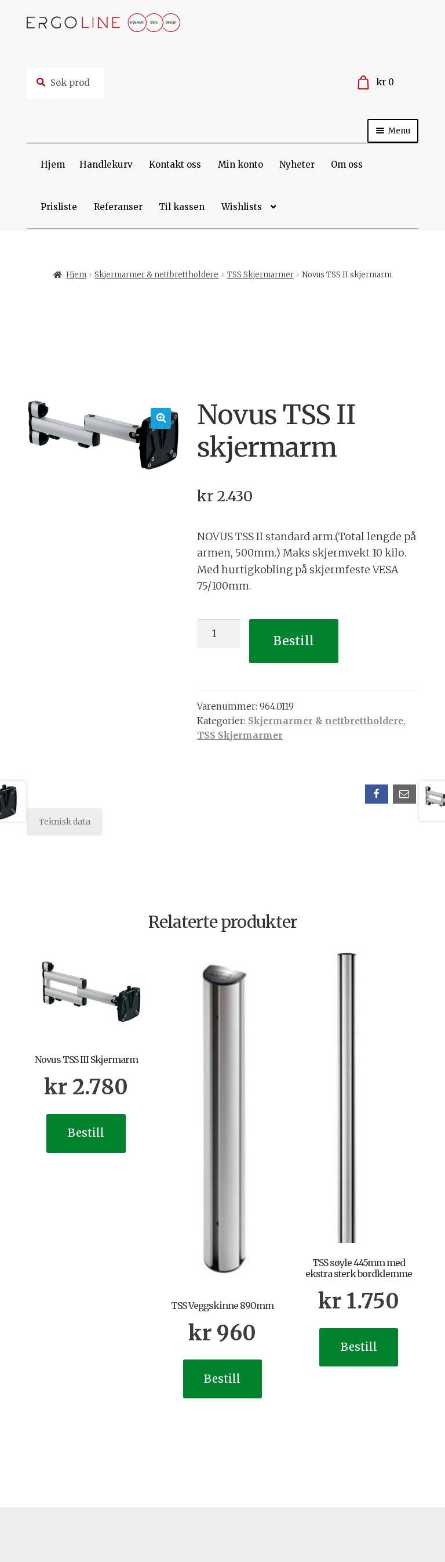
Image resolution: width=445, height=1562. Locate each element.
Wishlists (241, 206)
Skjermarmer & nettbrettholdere (156, 275)
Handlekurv (106, 164)
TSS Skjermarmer (260, 275)
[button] (161, 418)
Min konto (240, 164)
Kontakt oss (175, 164)
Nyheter (297, 164)
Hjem (53, 164)
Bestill (293, 641)
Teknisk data (64, 821)
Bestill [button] (86, 1133)
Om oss (347, 164)
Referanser (118, 206)
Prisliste (59, 206)
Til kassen (182, 206)
